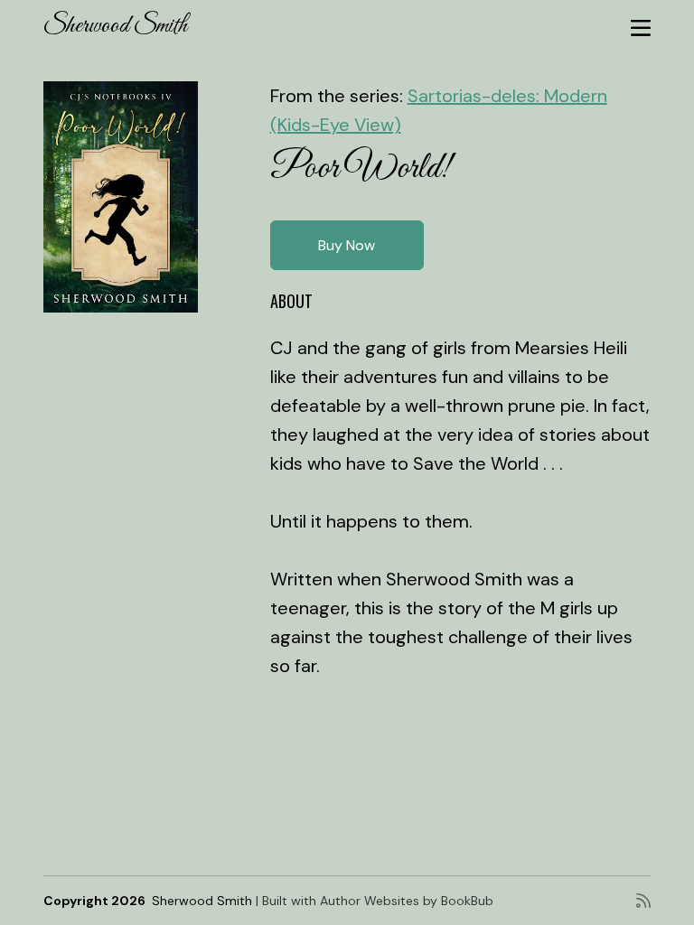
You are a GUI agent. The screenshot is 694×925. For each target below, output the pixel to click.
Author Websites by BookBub (406, 900)
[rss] (643, 901)
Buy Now (346, 245)
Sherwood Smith (115, 26)
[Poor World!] (120, 197)
